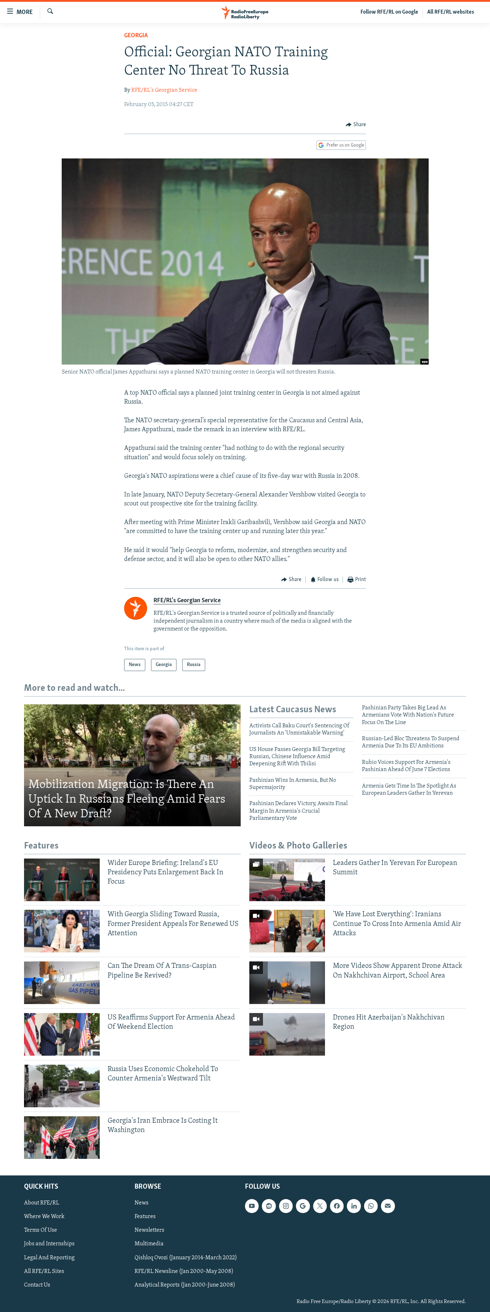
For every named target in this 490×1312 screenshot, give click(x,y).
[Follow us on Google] (303, 1206)
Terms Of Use (40, 1230)
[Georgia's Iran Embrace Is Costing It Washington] (62, 1137)
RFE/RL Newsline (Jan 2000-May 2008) (184, 1271)
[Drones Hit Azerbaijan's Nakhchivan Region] (287, 1034)
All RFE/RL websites (450, 12)
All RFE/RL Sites (44, 1271)
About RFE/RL (41, 1203)
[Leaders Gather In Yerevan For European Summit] (287, 880)
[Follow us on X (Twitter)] (320, 1206)
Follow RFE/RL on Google (389, 12)
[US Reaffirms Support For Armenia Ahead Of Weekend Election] (62, 1034)
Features (145, 1217)
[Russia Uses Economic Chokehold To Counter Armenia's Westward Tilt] (62, 1086)
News (142, 1203)
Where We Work (44, 1217)
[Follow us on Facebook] (337, 1206)
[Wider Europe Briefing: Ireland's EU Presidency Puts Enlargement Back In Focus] (62, 880)
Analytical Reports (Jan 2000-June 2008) (185, 1285)
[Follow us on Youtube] (252, 1206)
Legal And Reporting (49, 1258)
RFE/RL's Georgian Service (164, 90)
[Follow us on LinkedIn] (354, 1206)
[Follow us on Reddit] (268, 1206)
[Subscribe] (388, 1206)
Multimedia (149, 1244)
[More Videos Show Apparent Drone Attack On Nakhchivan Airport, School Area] (287, 982)
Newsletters (149, 1230)
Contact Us (37, 1285)
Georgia (136, 36)
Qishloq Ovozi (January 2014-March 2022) (186, 1258)
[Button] (356, 124)
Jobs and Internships (49, 1244)
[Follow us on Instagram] (286, 1206)
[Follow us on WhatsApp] (371, 1206)
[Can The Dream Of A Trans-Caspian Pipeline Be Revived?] (62, 982)
